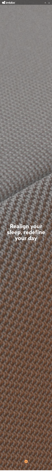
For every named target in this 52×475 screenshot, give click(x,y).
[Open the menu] (49, 3)
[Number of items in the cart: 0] (45, 2)
